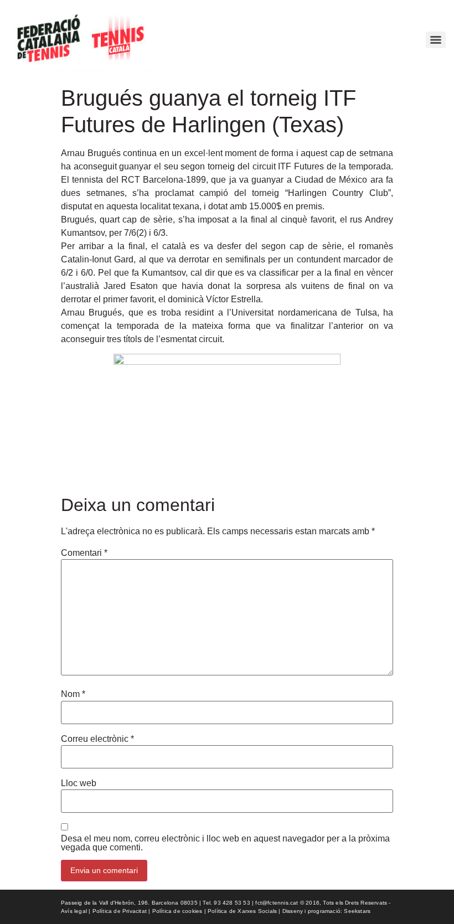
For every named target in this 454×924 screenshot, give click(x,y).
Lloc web (78, 783)
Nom (73, 694)
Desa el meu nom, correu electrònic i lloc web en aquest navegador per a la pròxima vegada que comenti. (225, 843)
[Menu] (436, 40)
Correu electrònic (97, 739)
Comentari (84, 553)
